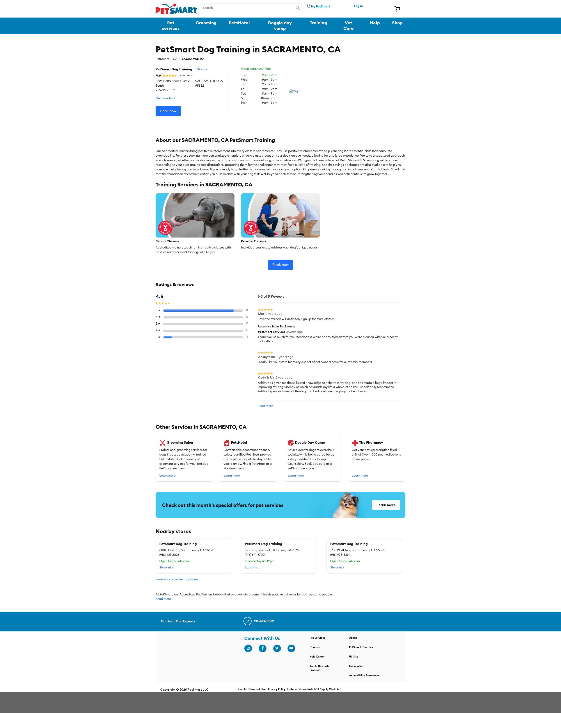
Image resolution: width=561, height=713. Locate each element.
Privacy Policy (277, 689)
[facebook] (262, 648)
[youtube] (291, 648)
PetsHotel (239, 23)
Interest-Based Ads (301, 689)
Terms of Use (257, 689)
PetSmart (162, 59)
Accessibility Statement (364, 675)
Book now (168, 111)
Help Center (317, 656)
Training (318, 23)
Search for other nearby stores (177, 579)
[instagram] (248, 648)
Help (375, 23)
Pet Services (317, 637)
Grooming (206, 23)
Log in (358, 6)
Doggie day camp (280, 25)
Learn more (167, 475)
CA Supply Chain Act (328, 689)
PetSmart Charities (361, 647)
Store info (166, 567)
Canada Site (356, 666)
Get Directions (166, 98)
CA (175, 59)
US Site (353, 656)
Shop (397, 23)
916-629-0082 (264, 621)
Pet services (170, 25)
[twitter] (277, 648)
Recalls (242, 689)
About (353, 637)
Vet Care (348, 25)
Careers (315, 647)
